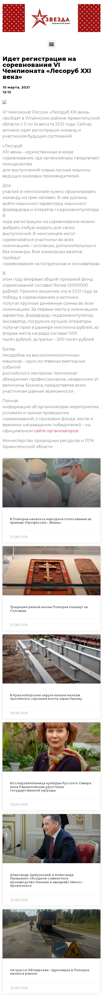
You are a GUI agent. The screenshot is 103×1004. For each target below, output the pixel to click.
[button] (52, 44)
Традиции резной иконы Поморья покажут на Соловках (49, 608)
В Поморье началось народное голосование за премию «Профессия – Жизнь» (50, 520)
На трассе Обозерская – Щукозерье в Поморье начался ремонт (49, 971)
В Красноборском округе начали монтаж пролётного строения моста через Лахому (46, 697)
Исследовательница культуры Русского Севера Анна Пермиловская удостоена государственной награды (50, 786)
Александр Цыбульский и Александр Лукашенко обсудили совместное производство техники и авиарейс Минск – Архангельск (46, 880)
